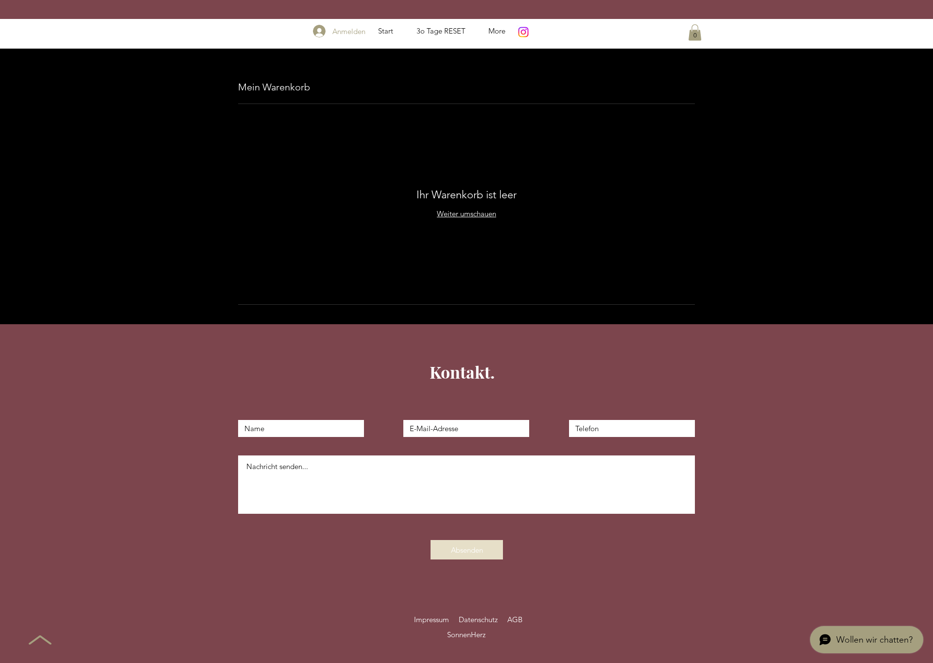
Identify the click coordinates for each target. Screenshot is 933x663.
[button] (695, 32)
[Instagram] (523, 32)
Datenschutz (478, 619)
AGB (514, 619)
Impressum (431, 619)
